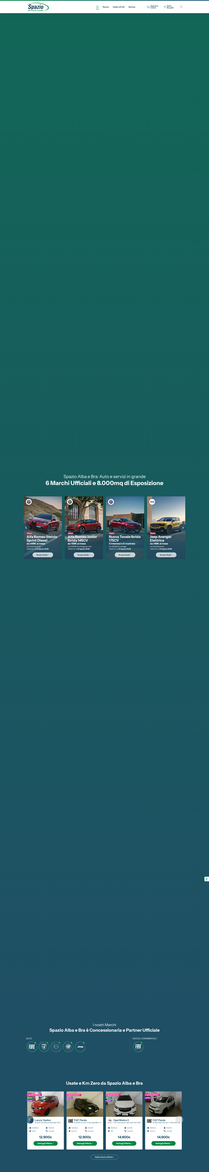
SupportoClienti (154, 7)
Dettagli (44, 1143)
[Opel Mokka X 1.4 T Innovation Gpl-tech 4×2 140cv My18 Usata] (124, 1104)
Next (183, 528)
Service (131, 7)
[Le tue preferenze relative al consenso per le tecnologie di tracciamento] (206, 879)
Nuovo (106, 7)
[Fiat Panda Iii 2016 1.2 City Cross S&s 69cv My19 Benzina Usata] (85, 1104)
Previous (26, 528)
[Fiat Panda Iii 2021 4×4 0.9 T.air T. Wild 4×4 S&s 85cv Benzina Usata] (163, 1104)
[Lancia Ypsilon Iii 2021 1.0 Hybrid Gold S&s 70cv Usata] (45, 1104)
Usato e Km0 (119, 7)
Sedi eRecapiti (170, 7)
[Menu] (181, 7)
